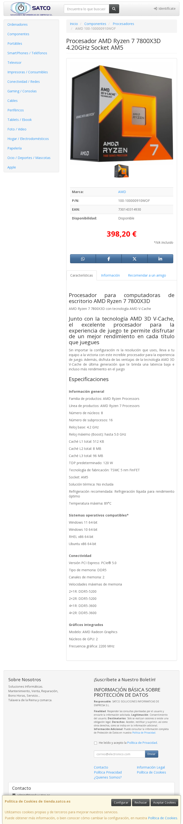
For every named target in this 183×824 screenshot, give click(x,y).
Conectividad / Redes (23, 81)
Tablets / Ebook (19, 119)
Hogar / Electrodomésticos (28, 138)
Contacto (101, 767)
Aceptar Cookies (164, 802)
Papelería (14, 148)
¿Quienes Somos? (108, 777)
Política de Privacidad (143, 732)
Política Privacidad (108, 772)
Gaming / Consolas (22, 91)
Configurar (121, 802)
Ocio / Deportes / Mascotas (29, 157)
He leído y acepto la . (128, 743)
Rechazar (141, 802)
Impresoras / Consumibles (27, 72)
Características (81, 275)
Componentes (18, 34)
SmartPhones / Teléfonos (27, 53)
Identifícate (167, 8)
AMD (122, 191)
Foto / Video (16, 129)
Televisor (14, 62)
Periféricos (15, 110)
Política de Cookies (162, 818)
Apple (11, 167)
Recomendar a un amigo (147, 275)
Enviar (151, 754)
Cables (12, 100)
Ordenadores (17, 24)
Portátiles (14, 43)
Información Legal (151, 767)
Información (110, 275)
